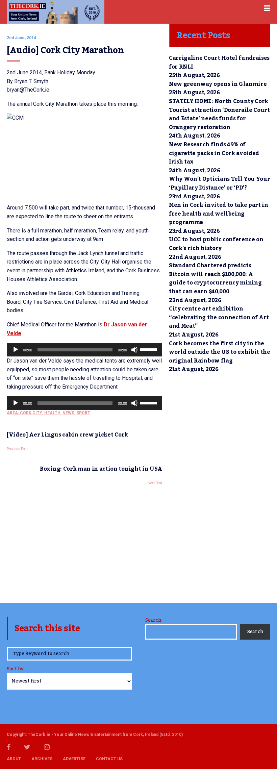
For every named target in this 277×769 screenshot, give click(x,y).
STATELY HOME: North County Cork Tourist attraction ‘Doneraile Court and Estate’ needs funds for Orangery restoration (219, 114)
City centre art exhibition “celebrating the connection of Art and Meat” (219, 317)
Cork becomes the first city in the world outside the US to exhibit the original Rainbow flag (219, 352)
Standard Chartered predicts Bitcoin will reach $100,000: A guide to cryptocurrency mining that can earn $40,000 (215, 278)
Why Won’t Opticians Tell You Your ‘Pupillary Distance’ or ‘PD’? (219, 183)
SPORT (83, 413)
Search (153, 620)
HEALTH (52, 413)
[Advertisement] (84, 542)
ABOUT (14, 759)
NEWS (68, 413)
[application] (84, 349)
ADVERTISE (74, 759)
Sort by (15, 669)
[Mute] (134, 349)
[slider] (149, 349)
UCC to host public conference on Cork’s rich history (216, 244)
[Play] (15, 349)
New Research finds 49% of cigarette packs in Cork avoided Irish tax (214, 153)
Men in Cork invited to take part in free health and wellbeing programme (218, 214)
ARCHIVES (41, 759)
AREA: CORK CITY (24, 413)
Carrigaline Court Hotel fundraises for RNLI (219, 62)
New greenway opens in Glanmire (218, 84)
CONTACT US (109, 759)
